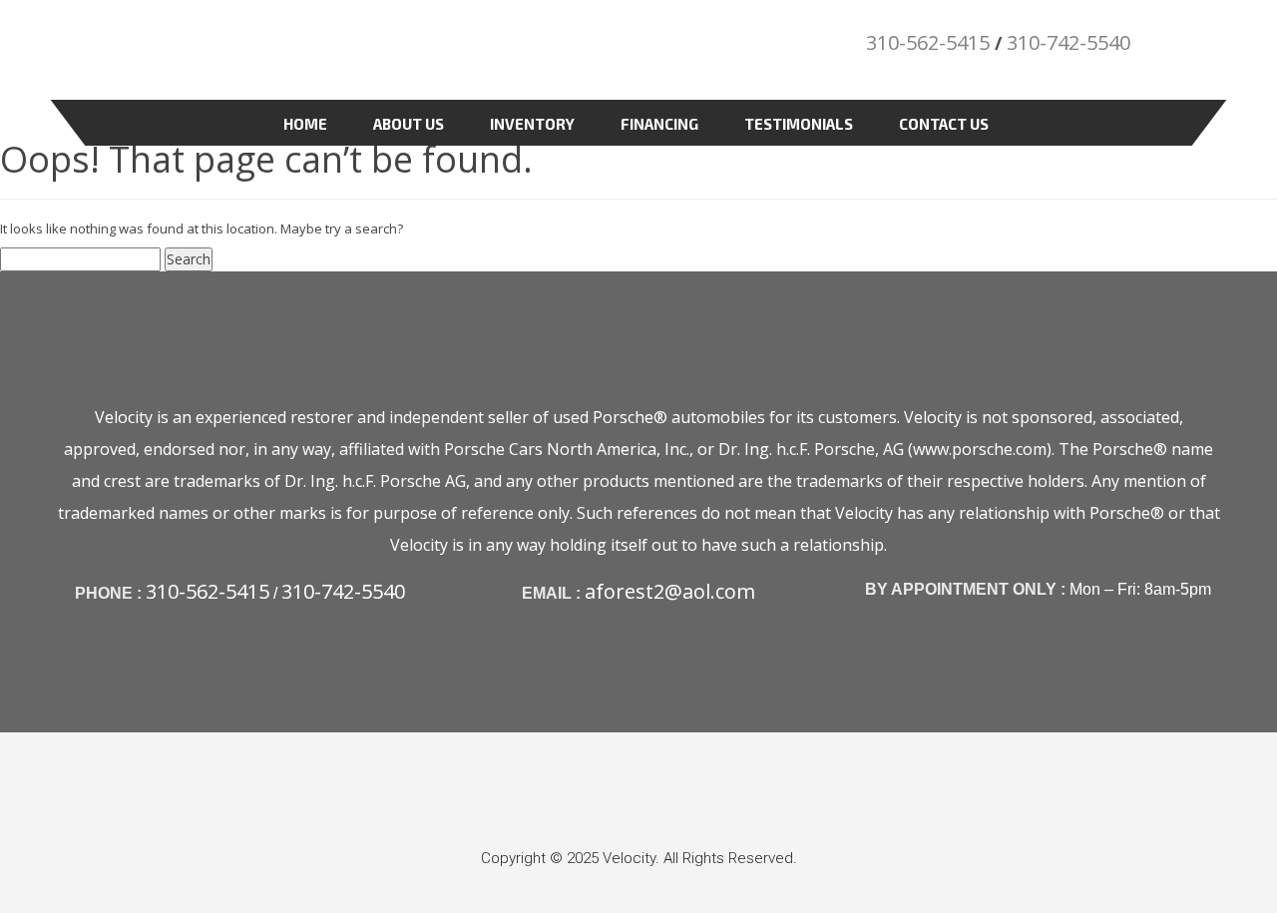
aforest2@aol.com (670, 591)
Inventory (532, 124)
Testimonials (798, 124)
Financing (659, 124)
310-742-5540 (1068, 42)
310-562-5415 (928, 42)
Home (305, 124)
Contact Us (944, 124)
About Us (408, 124)
